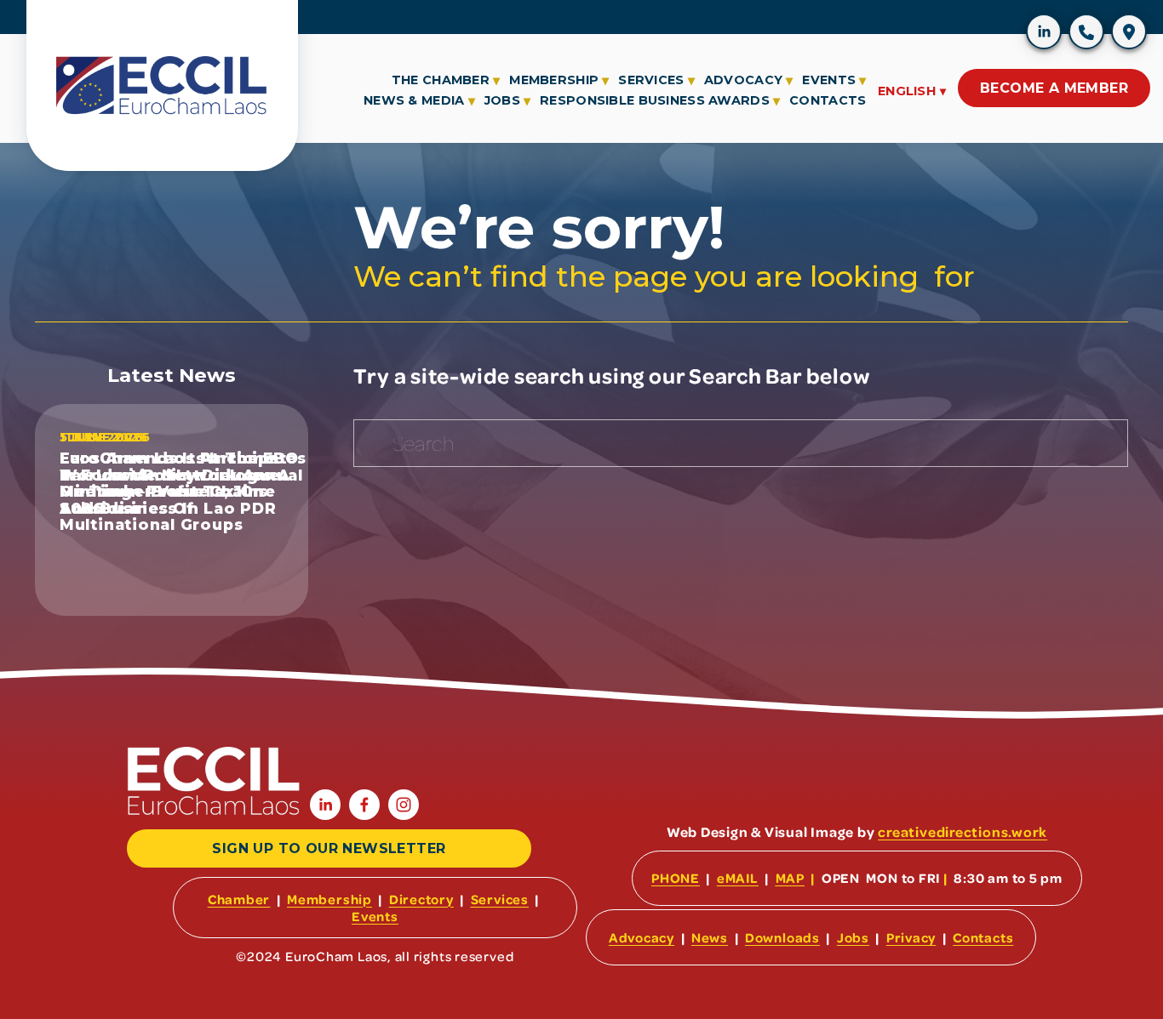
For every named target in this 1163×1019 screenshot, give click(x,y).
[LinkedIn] (1034, 56)
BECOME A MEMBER (1054, 88)
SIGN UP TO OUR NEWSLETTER (328, 848)
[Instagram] (1119, 56)
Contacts (827, 100)
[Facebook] (1077, 56)
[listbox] (912, 89)
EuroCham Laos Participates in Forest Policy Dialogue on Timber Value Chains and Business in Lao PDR (183, 482)
